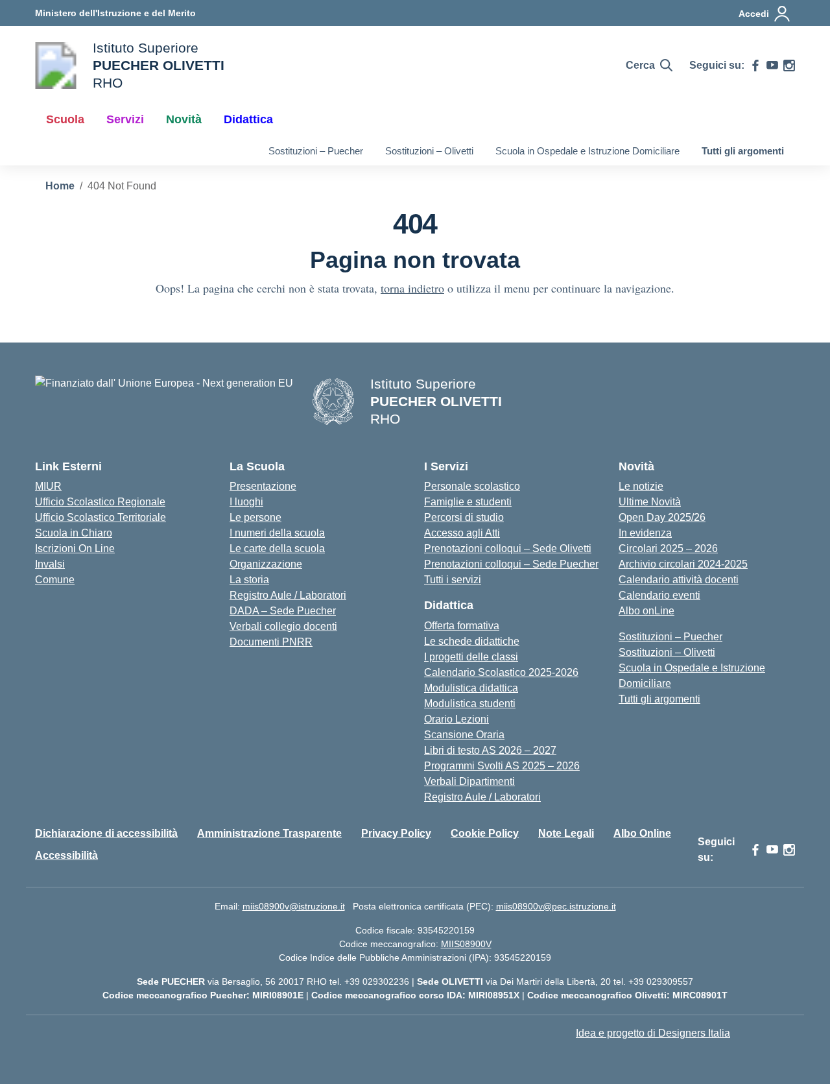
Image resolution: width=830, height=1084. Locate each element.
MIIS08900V (466, 944)
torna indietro (412, 288)
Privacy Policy (396, 833)
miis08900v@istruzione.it (294, 906)
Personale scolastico (472, 486)
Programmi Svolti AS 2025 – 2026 (502, 765)
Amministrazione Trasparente (269, 833)
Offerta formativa (461, 625)
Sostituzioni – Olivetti (429, 150)
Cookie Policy (485, 833)
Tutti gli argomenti (743, 150)
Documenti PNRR (271, 641)
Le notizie (641, 486)
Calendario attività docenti (679, 579)
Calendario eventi (659, 595)
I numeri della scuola (277, 532)
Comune (55, 579)
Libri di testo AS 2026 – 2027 (490, 750)
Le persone (255, 517)
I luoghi (246, 501)
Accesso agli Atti (462, 532)
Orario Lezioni (456, 719)
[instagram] (789, 65)
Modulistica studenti (470, 703)
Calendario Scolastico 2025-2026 (501, 672)
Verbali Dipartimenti (469, 781)
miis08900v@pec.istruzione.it (556, 906)
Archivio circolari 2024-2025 (683, 564)
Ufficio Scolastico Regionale (100, 501)
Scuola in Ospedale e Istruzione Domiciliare (587, 150)
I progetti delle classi (471, 656)
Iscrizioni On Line (75, 548)
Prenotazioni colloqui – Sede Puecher (511, 564)
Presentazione (263, 486)
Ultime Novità (650, 501)
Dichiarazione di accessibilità (106, 833)
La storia (249, 579)
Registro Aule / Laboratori (288, 595)
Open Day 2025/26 (662, 517)
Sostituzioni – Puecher (315, 150)
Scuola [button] (65, 119)
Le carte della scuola (277, 548)
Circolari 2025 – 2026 (668, 548)
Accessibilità (66, 855)
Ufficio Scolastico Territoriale (100, 517)
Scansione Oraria (464, 734)
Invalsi (50, 564)
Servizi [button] (125, 119)
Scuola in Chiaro (73, 532)
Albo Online (642, 833)
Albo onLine (646, 610)
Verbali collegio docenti (283, 626)
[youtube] (772, 65)
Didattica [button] (248, 119)
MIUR (48, 486)
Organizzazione (266, 564)
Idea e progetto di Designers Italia (653, 1033)
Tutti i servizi (452, 579)
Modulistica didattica (471, 687)
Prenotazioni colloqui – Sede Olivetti (507, 548)
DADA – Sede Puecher (283, 610)
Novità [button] (184, 119)
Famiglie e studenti (468, 501)
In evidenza (645, 532)
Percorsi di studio (464, 517)
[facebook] (755, 65)
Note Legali (566, 833)
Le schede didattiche (471, 641)
